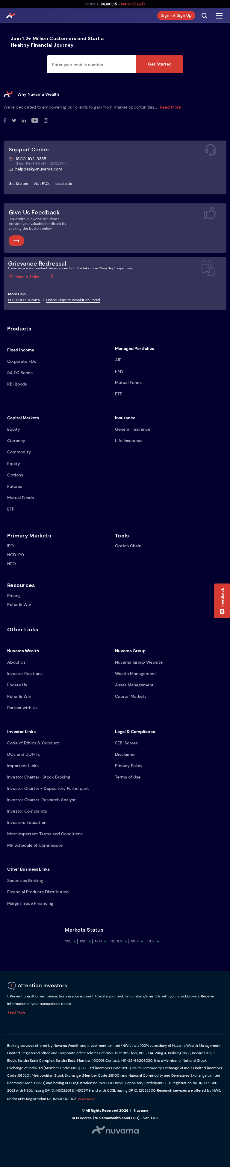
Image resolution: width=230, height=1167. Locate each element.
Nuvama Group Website (139, 662)
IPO (10, 546)
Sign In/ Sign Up (176, 15)
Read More (170, 107)
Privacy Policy (129, 765)
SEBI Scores (126, 743)
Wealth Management (135, 673)
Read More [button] (16, 1012)
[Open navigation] (219, 16)
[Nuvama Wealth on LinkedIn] (26, 121)
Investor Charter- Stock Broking (38, 777)
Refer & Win (19, 604)
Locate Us (63, 183)
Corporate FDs (21, 361)
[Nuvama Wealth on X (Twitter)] (17, 121)
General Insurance (132, 429)
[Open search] (204, 16)
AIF (118, 359)
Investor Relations (25, 673)
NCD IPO (15, 554)
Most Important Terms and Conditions (45, 834)
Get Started (160, 64)
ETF (118, 394)
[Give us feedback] (16, 240)
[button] (222, 601)
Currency (16, 440)
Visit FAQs (42, 183)
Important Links (23, 765)
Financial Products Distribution (38, 892)
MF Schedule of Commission (35, 845)
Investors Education (26, 822)
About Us (16, 662)
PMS (119, 371)
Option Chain (128, 546)
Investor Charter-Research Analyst (41, 799)
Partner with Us (22, 707)
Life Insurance (129, 440)
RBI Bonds (17, 384)
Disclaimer (125, 754)
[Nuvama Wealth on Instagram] (48, 121)
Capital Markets (130, 696)
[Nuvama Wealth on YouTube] (37, 121)
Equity (13, 429)
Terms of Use (127, 777)
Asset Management (134, 685)
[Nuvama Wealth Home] (11, 16)
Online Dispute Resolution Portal (73, 300)
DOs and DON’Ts (23, 754)
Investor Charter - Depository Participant (48, 788)
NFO (11, 563)
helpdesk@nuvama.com (38, 169)
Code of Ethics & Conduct (33, 743)
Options (15, 475)
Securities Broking (25, 880)
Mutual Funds (128, 382)
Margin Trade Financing (30, 903)
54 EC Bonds (20, 372)
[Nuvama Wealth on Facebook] (8, 121)
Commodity (19, 452)
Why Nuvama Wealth (38, 94)
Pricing (14, 595)
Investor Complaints (27, 811)
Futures (14, 486)
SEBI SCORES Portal (24, 300)
